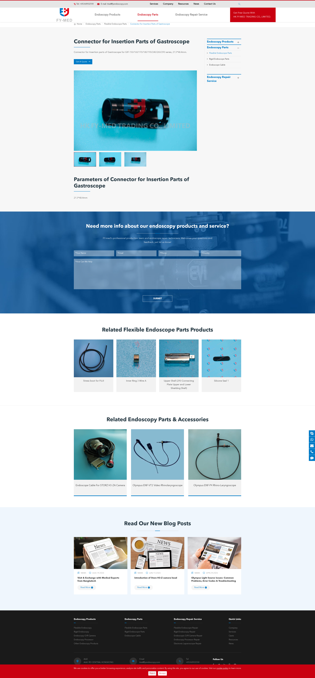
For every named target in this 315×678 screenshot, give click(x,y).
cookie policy (222, 668)
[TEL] (312, 452)
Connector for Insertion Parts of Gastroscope (150, 24)
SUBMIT (157, 298)
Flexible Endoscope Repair (186, 628)
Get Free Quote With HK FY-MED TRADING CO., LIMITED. (252, 15)
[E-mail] (312, 446)
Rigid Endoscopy (81, 632)
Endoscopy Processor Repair (187, 640)
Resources (183, 4)
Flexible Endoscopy (83, 628)
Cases (231, 636)
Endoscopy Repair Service (191, 14)
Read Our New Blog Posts (157, 524)
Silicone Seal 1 (221, 381)
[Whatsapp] (312, 439)
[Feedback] (312, 458)
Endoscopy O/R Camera (85, 636)
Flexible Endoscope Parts (115, 24)
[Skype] (312, 433)
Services (154, 4)
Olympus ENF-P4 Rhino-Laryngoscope (215, 485)
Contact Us (210, 4)
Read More (85, 588)
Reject (152, 673)
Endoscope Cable (217, 65)
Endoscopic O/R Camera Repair (188, 636)
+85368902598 (87, 4)
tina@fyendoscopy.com (117, 4)
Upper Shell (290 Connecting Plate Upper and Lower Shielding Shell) (179, 384)
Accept (162, 673)
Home (79, 24)
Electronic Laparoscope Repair (187, 644)
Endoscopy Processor (83, 640)
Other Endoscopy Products (86, 644)
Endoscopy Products (107, 14)
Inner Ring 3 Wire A (136, 381)
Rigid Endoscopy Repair (184, 632)
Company (168, 4)
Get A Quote (83, 62)
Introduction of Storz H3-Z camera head (155, 578)
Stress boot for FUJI (93, 381)
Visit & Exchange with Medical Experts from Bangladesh (98, 579)
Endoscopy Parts (148, 14)
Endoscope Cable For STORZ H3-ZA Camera (100, 485)
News (196, 4)
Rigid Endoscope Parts (219, 59)
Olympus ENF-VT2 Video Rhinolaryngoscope (157, 485)
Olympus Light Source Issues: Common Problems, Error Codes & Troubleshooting (213, 579)
